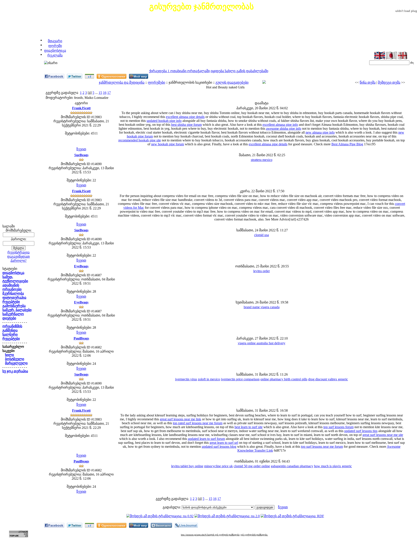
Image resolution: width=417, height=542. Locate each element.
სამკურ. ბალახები (16, 310)
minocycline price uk (218, 466)
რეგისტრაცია (18, 252)
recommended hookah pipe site (139, 140)
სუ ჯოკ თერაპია (15, 371)
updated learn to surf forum (206, 439)
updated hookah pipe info (164, 121)
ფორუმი (55, 46)
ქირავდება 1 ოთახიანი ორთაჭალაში (179, 71)
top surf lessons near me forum (322, 446)
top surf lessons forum (338, 427)
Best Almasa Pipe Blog (347, 144)
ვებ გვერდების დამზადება (254, 535)
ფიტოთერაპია (14, 297)
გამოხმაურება (14, 306)
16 (104, 92)
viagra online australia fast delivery (261, 343)
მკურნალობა (13, 293)
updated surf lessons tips (360, 431)
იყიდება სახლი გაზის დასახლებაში (239, 71)
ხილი (9, 355)
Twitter (76, 76)
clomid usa (261, 235)
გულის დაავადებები (231, 82)
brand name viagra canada (262, 307)
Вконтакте (163, 525)
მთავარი (55, 41)
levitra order (261, 271)
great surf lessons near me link (180, 419)
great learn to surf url (224, 442)
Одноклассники (113, 76)
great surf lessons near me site (382, 435)
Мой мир (140, 76)
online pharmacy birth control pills (283, 379)
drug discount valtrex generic (328, 379)
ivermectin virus (186, 379)
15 (100, 92)
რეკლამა (55, 55)
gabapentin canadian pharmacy (292, 466)
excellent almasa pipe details (185, 117)
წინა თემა (368, 82)
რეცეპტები (11, 301)
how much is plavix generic (333, 466)
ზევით (81, 149)
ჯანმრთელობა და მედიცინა (121, 82)
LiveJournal (188, 525)
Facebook (55, 76)
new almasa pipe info (320, 132)
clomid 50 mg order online (252, 466)
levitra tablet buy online (187, 466)
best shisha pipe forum (186, 124)
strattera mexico (261, 160)
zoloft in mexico (209, 379)
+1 (89, 76)
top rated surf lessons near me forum (197, 423)
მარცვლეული (16, 363)
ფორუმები (156, 82)
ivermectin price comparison (240, 379)
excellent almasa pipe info (280, 124)
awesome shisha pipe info (283, 128)
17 (109, 92)
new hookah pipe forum (167, 144)
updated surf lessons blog (219, 446)
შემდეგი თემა (389, 82)
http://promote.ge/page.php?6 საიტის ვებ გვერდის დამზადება (210, 535)
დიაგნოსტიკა (55, 50)
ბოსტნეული (14, 359)
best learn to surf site (249, 427)
